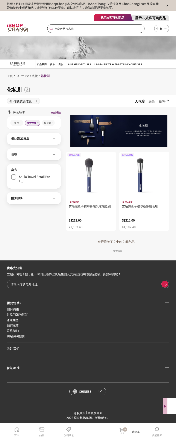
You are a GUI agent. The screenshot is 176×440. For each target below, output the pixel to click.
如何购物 (13, 309)
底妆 (60, 64)
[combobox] (96, 28)
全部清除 (56, 112)
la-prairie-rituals (79, 64)
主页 (10, 76)
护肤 (52, 64)
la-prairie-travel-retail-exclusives (118, 64)
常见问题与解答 (17, 314)
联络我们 (13, 330)
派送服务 (13, 320)
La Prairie (22, 76)
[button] (34, 138)
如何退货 (13, 325)
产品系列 (42, 64)
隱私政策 (80, 413)
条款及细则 (95, 413)
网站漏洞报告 (16, 336)
